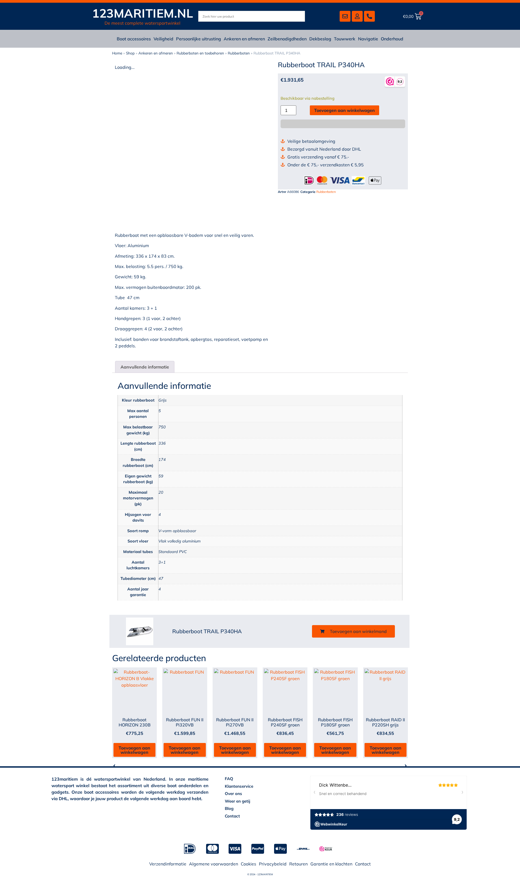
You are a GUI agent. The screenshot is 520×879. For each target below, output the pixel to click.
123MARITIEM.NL (142, 13)
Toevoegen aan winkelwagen (344, 110)
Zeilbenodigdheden (287, 38)
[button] (353, 631)
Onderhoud (392, 38)
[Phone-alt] (369, 16)
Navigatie (368, 38)
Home (117, 53)
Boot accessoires (134, 38)
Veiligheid (163, 38)
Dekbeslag (320, 38)
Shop (130, 53)
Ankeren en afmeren (244, 38)
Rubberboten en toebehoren (200, 53)
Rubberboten (239, 53)
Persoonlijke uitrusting (198, 38)
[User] (357, 16)
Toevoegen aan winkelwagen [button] (134, 750)
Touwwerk (344, 38)
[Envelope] (345, 16)
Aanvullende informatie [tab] (145, 367)
